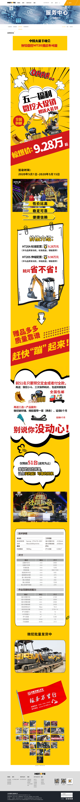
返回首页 (41, 799)
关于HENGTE (46, 2)
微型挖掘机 (9, 782)
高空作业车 (29, 2)
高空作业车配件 (30, 783)
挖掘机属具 (29, 779)
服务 (52, 2)
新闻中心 (35, 779)
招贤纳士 (35, 785)
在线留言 (15, 26)
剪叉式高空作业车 (23, 779)
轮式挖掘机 (9, 779)
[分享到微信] (66, 798)
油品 (28, 785)
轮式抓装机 (9, 780)
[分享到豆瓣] (70, 798)
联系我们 (35, 786)
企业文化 (35, 780)
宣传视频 (35, 782)
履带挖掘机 (9, 783)
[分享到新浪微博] (68, 798)
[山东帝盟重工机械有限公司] (11, 3)
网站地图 (38, 799)
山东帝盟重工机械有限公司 (11, 799)
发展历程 (35, 783)
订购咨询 (10, 26)
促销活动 (20, 26)
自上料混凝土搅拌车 (15, 779)
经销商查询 (26, 26)
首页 (64, 26)
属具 (35, 2)
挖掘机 (18, 2)
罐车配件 (28, 782)
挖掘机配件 (29, 780)
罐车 (23, 2)
